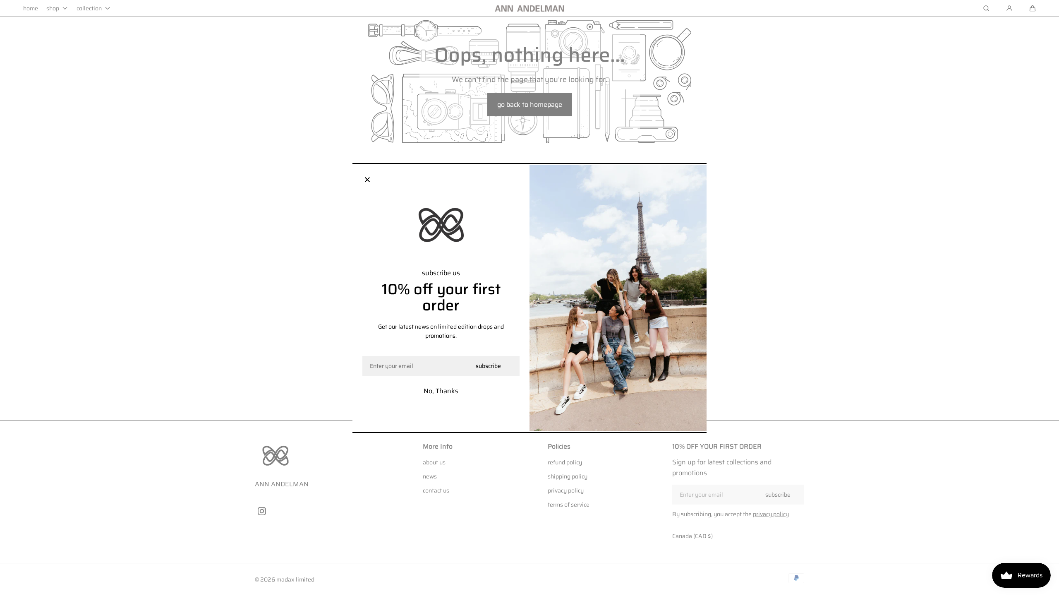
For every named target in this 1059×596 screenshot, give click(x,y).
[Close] (367, 180)
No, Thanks (441, 391)
